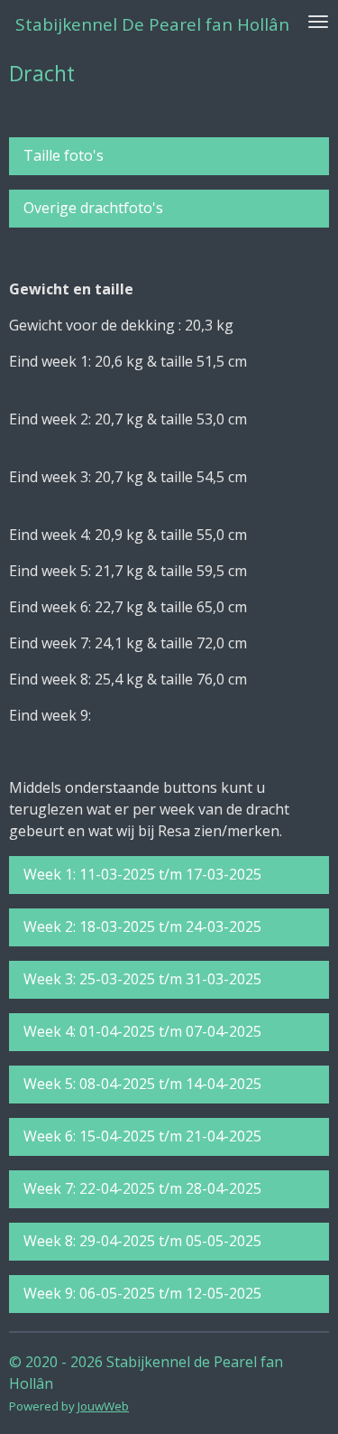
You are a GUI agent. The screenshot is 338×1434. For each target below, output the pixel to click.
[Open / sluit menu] (318, 21)
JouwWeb (103, 1406)
